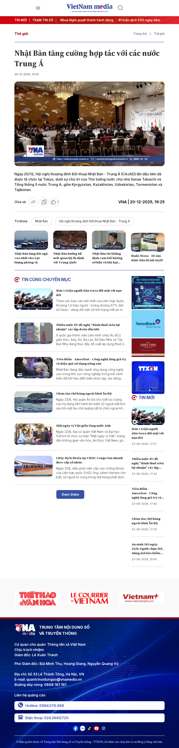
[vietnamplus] (89, 598)
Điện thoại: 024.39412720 (47, 718)
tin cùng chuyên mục (46, 279)
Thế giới (21, 33)
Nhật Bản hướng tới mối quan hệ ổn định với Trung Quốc (68, 257)
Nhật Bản (41, 221)
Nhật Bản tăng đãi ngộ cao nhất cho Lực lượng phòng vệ (31, 257)
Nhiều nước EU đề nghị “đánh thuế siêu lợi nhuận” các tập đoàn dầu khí (88, 327)
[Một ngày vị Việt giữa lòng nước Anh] (33, 434)
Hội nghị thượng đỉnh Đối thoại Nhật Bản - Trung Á (94, 221)
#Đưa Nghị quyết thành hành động (85, 20)
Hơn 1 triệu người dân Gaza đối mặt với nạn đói (148, 433)
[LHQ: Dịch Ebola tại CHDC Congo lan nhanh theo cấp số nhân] (33, 466)
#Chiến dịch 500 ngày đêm (138, 20)
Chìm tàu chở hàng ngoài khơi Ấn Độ (84, 393)
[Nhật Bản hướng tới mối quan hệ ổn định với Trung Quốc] (70, 240)
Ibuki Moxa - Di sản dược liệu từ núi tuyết (147, 258)
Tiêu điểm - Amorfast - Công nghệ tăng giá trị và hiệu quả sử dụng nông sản (91, 361)
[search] (141, 8)
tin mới (147, 397)
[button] (146, 390)
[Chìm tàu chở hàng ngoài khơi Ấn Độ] (33, 402)
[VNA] (75, 729)
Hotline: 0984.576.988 (44, 705)
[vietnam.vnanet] (141, 598)
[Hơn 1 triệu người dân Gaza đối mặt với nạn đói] (33, 299)
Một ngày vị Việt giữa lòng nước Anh (83, 425)
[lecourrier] (37, 598)
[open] (37, 8)
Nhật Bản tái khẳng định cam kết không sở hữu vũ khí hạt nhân (107, 260)
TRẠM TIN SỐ (42, 20)
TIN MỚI (20, 20)
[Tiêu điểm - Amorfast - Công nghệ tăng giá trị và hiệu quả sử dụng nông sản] (33, 368)
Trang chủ (140, 33)
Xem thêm (70, 494)
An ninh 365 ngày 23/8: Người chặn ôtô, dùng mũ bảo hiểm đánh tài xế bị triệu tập (147, 553)
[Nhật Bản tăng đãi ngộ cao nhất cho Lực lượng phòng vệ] (31, 240)
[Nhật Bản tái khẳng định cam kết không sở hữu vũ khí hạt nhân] (109, 240)
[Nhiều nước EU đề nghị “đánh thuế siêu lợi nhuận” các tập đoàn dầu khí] (33, 333)
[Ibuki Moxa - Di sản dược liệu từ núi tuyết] (148, 242)
